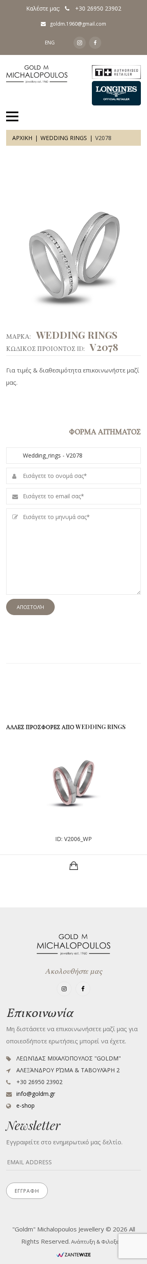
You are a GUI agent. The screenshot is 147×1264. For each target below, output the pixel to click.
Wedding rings (63, 138)
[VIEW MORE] (73, 866)
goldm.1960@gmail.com (78, 23)
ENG (50, 42)
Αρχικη (22, 138)
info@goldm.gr (35, 1094)
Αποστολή (30, 607)
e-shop (25, 1105)
